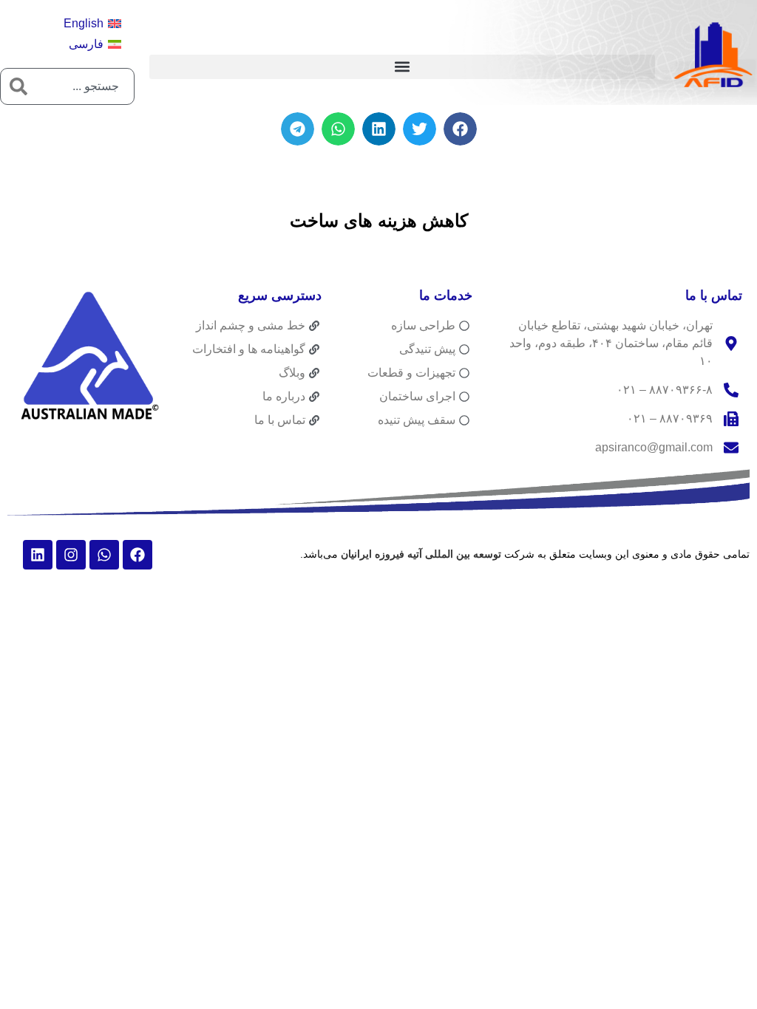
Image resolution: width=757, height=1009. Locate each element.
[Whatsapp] (104, 555)
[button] (401, 67)
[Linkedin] (37, 555)
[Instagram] (71, 555)
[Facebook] (137, 555)
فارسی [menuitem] (86, 44)
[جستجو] (18, 86)
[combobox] (85, 86)
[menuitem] (92, 23)
